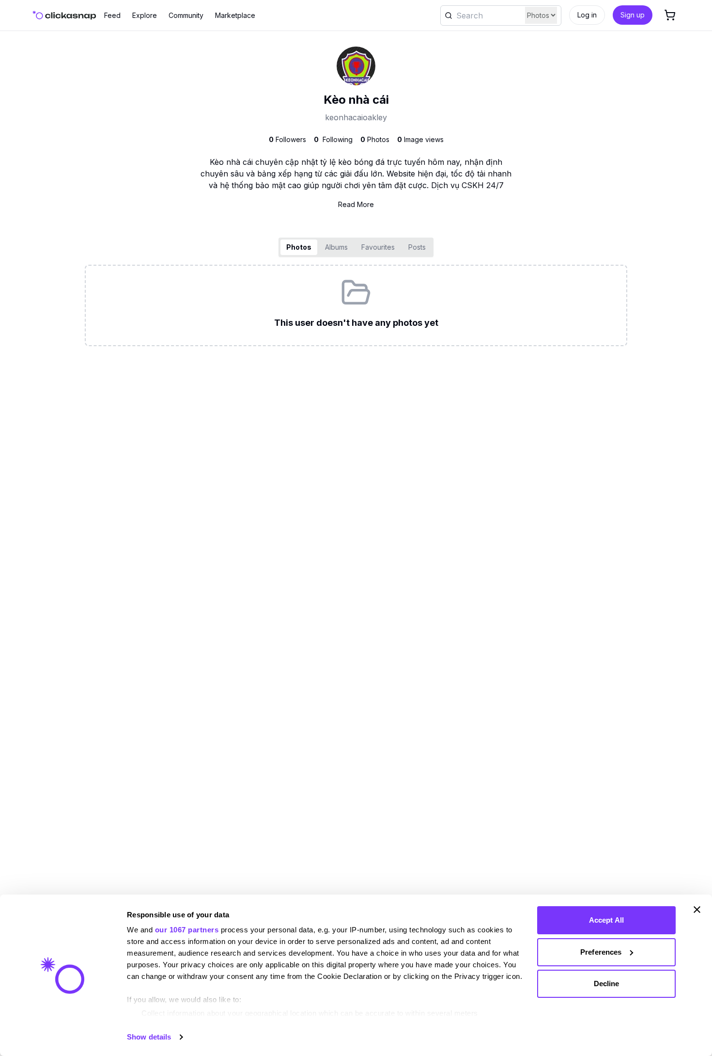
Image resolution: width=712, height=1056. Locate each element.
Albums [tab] (336, 247)
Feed (112, 15)
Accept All (606, 920)
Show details (149, 1037)
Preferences (600, 952)
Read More (356, 204)
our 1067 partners (187, 930)
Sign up (632, 15)
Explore (144, 15)
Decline (606, 983)
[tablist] (356, 247)
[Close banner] (697, 909)
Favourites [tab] (378, 247)
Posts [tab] (417, 247)
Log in (587, 15)
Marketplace (235, 15)
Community (186, 15)
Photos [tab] (298, 247)
